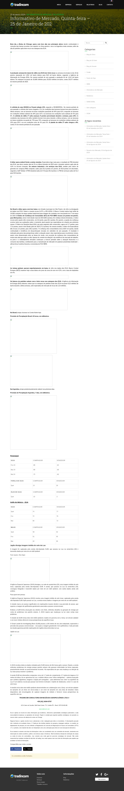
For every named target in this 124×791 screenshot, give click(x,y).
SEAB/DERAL (91, 102)
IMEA (88, 84)
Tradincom (24, 780)
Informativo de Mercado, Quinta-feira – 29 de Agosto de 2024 (99, 159)
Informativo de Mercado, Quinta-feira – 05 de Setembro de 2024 (99, 127)
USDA (88, 113)
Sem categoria (91, 108)
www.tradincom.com (44, 709)
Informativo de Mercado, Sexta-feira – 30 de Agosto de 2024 (99, 143)
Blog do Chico (91, 54)
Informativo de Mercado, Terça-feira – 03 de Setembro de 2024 (99, 135)
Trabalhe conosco (42, 784)
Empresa (68, 4)
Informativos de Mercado (39, 15)
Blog (100, 4)
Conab (89, 72)
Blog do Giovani (91, 66)
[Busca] (106, 43)
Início (59, 4)
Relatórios (90, 4)
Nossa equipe (41, 782)
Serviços (79, 4)
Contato (110, 4)
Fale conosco (102, 779)
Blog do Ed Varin (92, 60)
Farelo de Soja (91, 78)
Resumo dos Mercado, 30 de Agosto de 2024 (99, 151)
